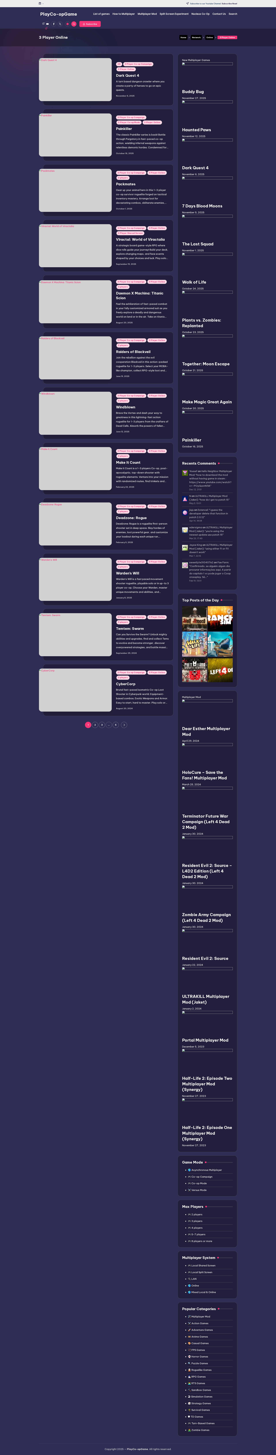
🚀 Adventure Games (200, 1330)
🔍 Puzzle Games (198, 1363)
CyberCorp (125, 684)
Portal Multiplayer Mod (205, 1040)
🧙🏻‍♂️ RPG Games (197, 1376)
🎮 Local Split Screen (200, 1272)
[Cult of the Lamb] (194, 669)
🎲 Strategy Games (199, 1403)
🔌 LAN (192, 1278)
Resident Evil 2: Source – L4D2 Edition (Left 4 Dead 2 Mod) (207, 871)
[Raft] (220, 644)
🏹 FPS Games (196, 1350)
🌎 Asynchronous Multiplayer (205, 1170)
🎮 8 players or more (200, 1241)
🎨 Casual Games (198, 1343)
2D (119, 64)
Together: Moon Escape (206, 363)
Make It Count (128, 462)
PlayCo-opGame (58, 14)
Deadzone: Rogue (131, 518)
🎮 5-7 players (196, 1234)
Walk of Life (194, 282)
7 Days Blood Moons (202, 205)
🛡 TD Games (195, 1416)
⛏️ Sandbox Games (199, 1390)
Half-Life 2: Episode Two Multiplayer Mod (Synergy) (207, 1084)
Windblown (125, 407)
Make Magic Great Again (207, 401)
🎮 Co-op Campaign (200, 1176)
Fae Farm (222, 562)
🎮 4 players (195, 1227)
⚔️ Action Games (198, 1323)
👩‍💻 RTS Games (196, 1383)
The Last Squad (197, 243)
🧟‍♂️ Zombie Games (198, 1430)
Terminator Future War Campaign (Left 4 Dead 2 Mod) (206, 822)
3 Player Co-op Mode (129, 122)
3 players (123, 178)
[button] (90, 24)
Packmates (126, 184)
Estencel (203, 509)
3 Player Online (126, 69)
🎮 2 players (195, 1214)
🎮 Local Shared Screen (201, 1265)
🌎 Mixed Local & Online (202, 1292)
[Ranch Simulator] (220, 618)
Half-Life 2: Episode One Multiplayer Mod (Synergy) (207, 1133)
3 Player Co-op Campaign (138, 64)
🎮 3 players (195, 1221)
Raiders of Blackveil (133, 352)
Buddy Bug (193, 91)
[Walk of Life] (194, 644)
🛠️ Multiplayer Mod (199, 1316)
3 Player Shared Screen (130, 233)
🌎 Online (193, 1285)
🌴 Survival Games (199, 1410)
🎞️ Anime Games (198, 1336)
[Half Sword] (194, 618)
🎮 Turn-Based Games (201, 1423)
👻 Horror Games (198, 1356)
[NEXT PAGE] (124, 725)
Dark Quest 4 (127, 75)
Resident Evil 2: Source (205, 958)
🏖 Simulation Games (200, 1396)
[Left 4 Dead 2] (220, 669)
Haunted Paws (196, 129)
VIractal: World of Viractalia (140, 239)
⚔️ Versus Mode (197, 1190)
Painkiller (124, 129)
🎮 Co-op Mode (197, 1183)
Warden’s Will (127, 573)
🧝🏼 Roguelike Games (200, 1370)
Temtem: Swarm (130, 628)
